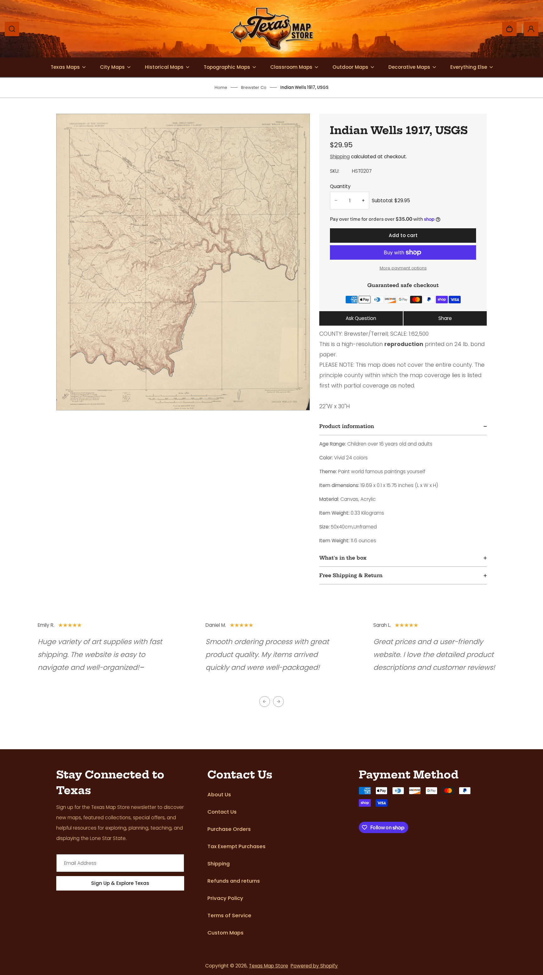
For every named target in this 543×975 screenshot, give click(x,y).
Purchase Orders (229, 829)
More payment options (403, 268)
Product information (346, 426)
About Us (219, 794)
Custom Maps (225, 932)
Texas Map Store (268, 965)
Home (221, 87)
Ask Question (361, 318)
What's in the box (342, 558)
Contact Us (222, 811)
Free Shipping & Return (350, 575)
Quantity (340, 186)
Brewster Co (253, 87)
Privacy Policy (225, 898)
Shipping (340, 156)
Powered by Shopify (314, 965)
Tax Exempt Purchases (236, 846)
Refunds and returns (233, 881)
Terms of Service (229, 915)
